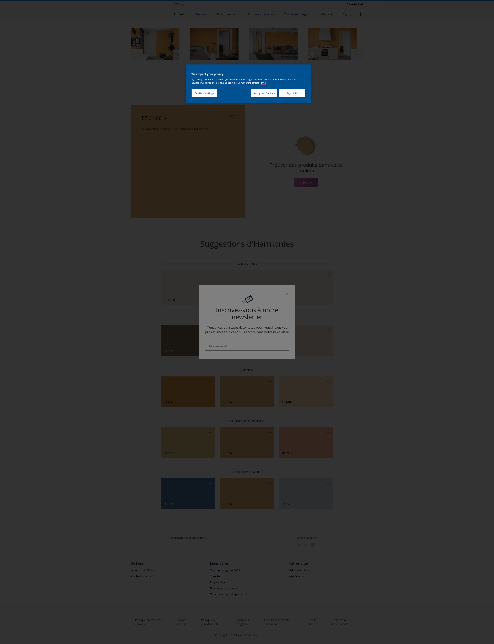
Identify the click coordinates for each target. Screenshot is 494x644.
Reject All (292, 93)
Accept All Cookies (264, 93)
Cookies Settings (204, 93)
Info (263, 82)
